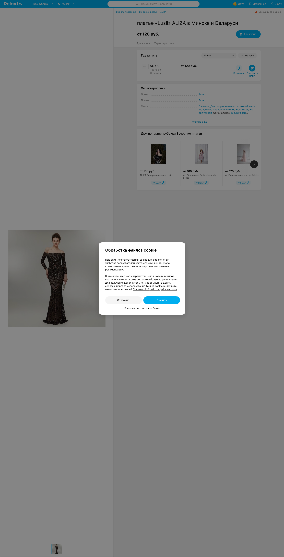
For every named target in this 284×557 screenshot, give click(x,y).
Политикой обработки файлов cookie (155, 289)
